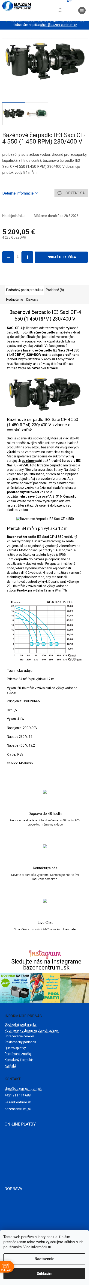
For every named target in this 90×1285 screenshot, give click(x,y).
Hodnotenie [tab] (14, 299)
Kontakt (10, 1065)
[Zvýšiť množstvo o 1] (27, 257)
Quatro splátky (15, 1048)
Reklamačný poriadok (20, 1042)
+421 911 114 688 (18, 1095)
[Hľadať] (60, 10)
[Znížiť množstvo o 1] (8, 257)
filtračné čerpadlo (41, 332)
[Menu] (82, 10)
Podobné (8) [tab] (55, 290)
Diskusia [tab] (32, 299)
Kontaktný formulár (19, 1060)
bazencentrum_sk (18, 1109)
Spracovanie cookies (20, 1036)
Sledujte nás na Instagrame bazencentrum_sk (46, 964)
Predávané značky (18, 1054)
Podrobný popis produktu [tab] (24, 290)
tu (49, 1247)
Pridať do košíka (61, 257)
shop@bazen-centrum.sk (58, 25)
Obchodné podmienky (20, 1024)
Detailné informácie (18, 193)
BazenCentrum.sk (18, 1102)
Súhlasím (44, 1273)
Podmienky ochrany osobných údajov (32, 1030)
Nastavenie (44, 1259)
